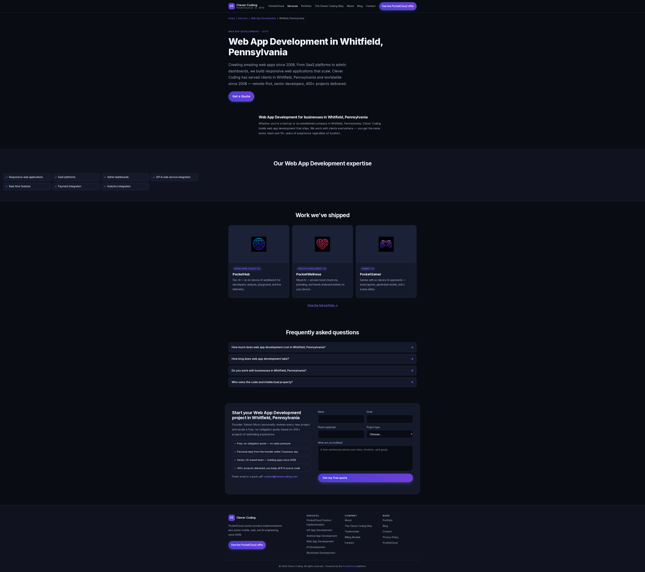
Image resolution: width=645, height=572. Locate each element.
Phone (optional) (327, 427)
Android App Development (322, 535)
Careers (349, 542)
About (350, 6)
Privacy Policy (391, 537)
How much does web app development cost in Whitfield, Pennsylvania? (279, 347)
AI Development (316, 547)
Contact (371, 6)
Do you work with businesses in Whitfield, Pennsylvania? (269, 370)
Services (292, 6)
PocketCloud (276, 6)
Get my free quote (335, 477)
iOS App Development (319, 530)
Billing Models (352, 537)
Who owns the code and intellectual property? (262, 382)
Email (369, 411)
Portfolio (306, 6)
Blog (360, 6)
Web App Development (263, 18)
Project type (373, 427)
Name (321, 411)
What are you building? (330, 442)
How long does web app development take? (260, 358)
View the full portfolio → (322, 305)
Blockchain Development (321, 552)
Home (231, 18)
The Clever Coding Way (329, 6)
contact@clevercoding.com (281, 476)
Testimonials (352, 531)
